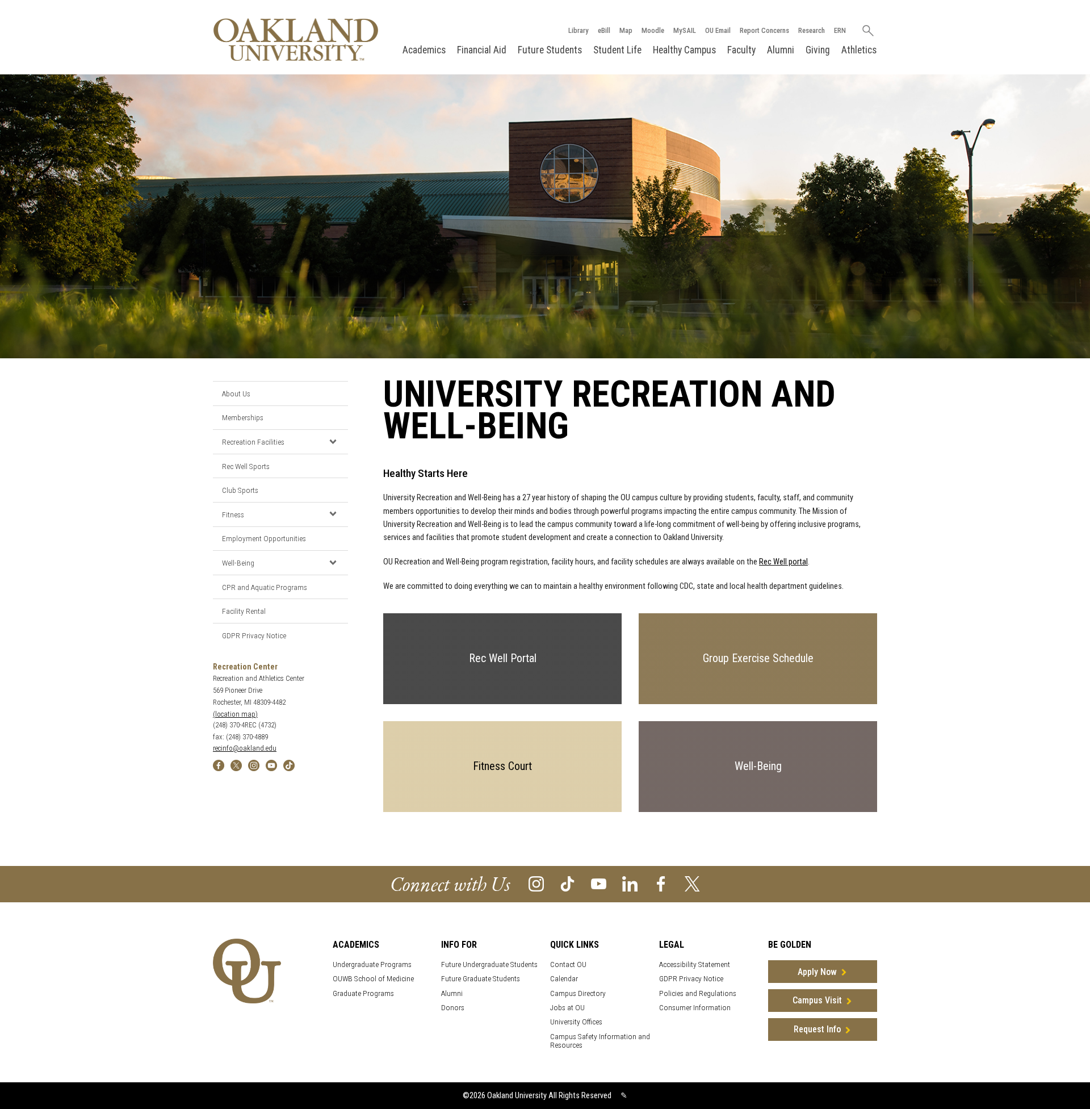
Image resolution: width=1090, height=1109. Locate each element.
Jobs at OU (567, 1007)
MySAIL (684, 30)
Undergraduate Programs (372, 964)
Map (625, 30)
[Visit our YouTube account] (598, 883)
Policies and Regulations (697, 993)
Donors (452, 1007)
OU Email (718, 30)
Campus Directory (578, 993)
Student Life (617, 50)
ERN (840, 30)
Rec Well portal (783, 562)
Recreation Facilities (253, 441)
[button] (332, 441)
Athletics (859, 50)
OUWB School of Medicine (373, 978)
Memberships (242, 417)
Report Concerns (764, 30)
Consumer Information (695, 1007)
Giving (818, 50)
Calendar (564, 978)
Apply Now (817, 971)
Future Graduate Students (480, 978)
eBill (604, 30)
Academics (424, 50)
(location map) (235, 714)
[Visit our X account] (692, 883)
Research (811, 30)
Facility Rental (244, 611)
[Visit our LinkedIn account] (630, 883)
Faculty (741, 50)
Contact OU (568, 964)
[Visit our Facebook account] (661, 883)
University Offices (576, 1022)
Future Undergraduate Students (489, 964)
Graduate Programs (363, 993)
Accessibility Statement (694, 964)
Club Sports (240, 490)
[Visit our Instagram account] (536, 883)
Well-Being (238, 562)
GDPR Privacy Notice (254, 635)
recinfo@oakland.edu (244, 748)
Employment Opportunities (264, 538)
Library (578, 30)
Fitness (233, 514)
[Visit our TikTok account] (567, 883)
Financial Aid (481, 50)
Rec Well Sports (246, 466)
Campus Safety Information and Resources (600, 1040)
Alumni (780, 50)
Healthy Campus (684, 50)
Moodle (653, 30)
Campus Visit (817, 1000)
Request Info (817, 1029)
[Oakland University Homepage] (295, 39)
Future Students (550, 50)
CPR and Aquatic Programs (264, 587)
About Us (236, 393)
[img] (218, 765)
